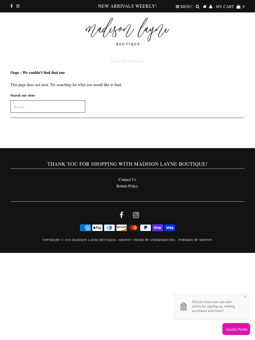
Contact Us (127, 179)
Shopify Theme (131, 240)
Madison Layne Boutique (94, 240)
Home (115, 61)
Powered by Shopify (195, 240)
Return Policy (127, 185)
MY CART (230, 6)
